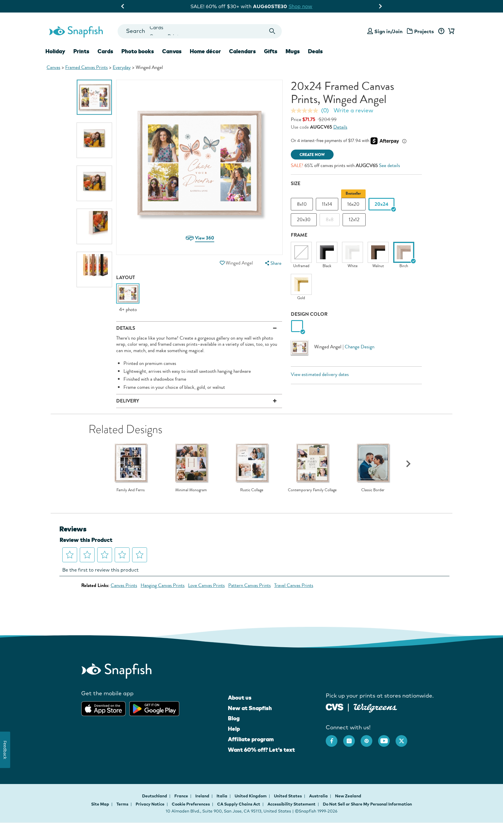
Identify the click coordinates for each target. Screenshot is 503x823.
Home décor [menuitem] (205, 51)
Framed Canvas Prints (86, 67)
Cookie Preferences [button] (191, 804)
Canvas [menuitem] (172, 51)
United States (288, 796)
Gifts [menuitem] (270, 51)
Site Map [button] (100, 804)
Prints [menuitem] (81, 51)
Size (295, 183)
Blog (234, 718)
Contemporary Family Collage (312, 490)
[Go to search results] (272, 31)
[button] (222, 263)
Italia (222, 796)
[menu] (272, 263)
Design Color (309, 314)
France (181, 796)
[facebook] (334, 738)
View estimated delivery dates (320, 374)
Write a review (353, 110)
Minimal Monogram (191, 490)
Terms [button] (122, 804)
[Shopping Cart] (450, 31)
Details (340, 127)
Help (234, 728)
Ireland (202, 796)
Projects (424, 31)
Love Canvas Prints (206, 585)
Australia (319, 796)
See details (389, 165)
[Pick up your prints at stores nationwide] (334, 706)
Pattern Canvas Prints (249, 585)
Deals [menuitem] (315, 51)
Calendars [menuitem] (242, 51)
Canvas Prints (124, 585)
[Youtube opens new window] (387, 738)
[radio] (297, 326)
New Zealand (348, 796)
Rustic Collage (251, 490)
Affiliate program (251, 739)
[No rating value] (306, 110)
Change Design (359, 346)
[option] (94, 97)
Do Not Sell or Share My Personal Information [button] (367, 804)
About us (240, 697)
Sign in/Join (388, 31)
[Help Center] (441, 31)
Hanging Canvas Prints (163, 585)
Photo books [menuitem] (137, 51)
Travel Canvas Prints (293, 585)
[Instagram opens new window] (352, 738)
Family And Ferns (130, 490)
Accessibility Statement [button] (292, 804)
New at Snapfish (250, 708)
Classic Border (373, 490)
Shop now (305, 6)
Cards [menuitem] (105, 51)
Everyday (122, 67)
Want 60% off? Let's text (261, 749)
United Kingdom (251, 796)
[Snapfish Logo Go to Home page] (76, 31)
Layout (125, 277)
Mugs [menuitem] (293, 51)
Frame (299, 235)
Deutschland (155, 796)
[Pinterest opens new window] (369, 738)
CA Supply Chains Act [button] (238, 804)
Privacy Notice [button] (150, 804)
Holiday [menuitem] (55, 51)
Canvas (53, 67)
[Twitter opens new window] (404, 738)
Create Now (312, 155)
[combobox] (199, 31)
